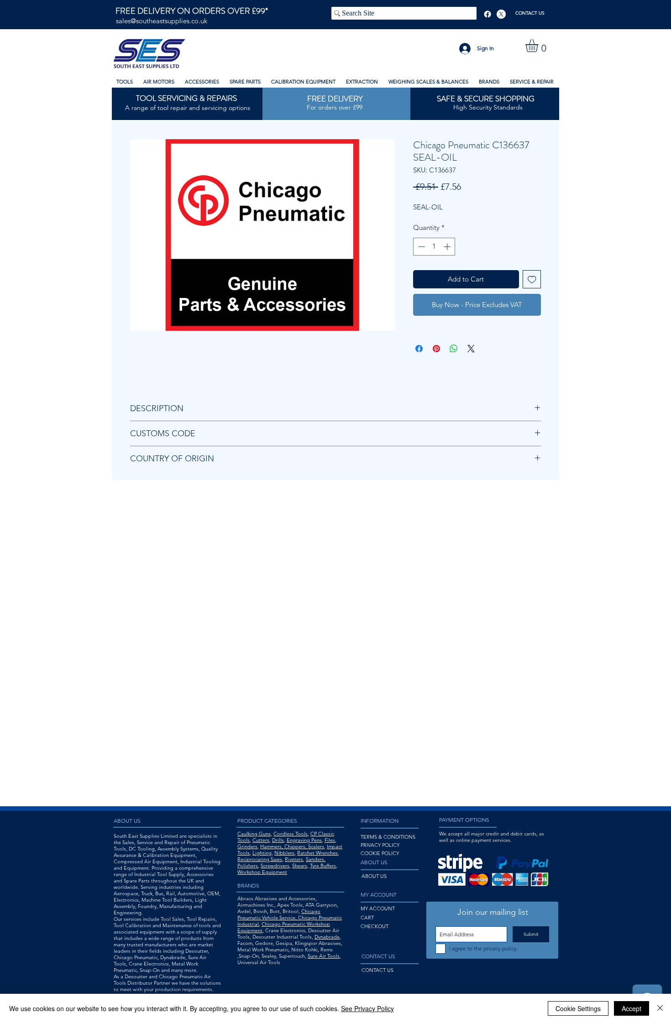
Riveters (294, 859)
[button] (539, 45)
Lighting (262, 853)
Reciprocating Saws (259, 859)
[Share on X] (471, 348)
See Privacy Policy (367, 1008)
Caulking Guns (254, 833)
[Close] (660, 1008)
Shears (299, 865)
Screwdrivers (275, 865)
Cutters (260, 840)
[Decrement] (420, 246)
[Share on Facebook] (419, 348)
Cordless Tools (290, 833)
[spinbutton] (434, 246)
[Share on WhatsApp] (453, 348)
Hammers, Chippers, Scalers (292, 846)
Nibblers (284, 853)
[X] (501, 14)
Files (330, 840)
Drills (278, 840)
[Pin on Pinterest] (436, 348)
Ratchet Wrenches (317, 853)
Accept (631, 1008)
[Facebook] (487, 14)
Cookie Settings (578, 1008)
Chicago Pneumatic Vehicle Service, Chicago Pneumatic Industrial (289, 917)
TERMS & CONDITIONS (388, 837)
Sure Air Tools (324, 956)
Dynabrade (327, 937)
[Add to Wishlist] (532, 279)
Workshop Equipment (262, 872)
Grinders (247, 846)
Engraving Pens (304, 840)
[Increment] (448, 246)
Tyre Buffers (323, 865)
